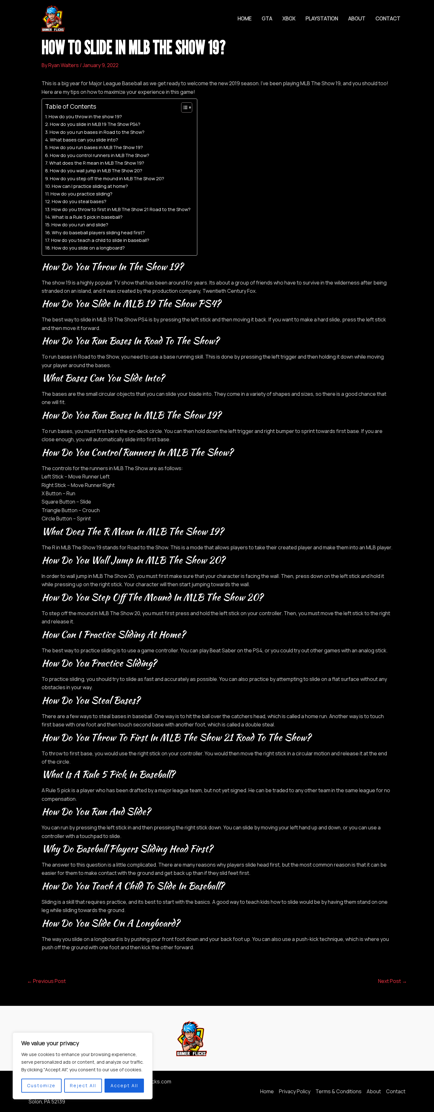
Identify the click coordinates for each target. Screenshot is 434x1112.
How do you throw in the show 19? (85, 116)
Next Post (392, 981)
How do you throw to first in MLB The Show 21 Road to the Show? (121, 209)
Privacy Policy (294, 1091)
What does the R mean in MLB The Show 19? (96, 163)
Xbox (288, 18)
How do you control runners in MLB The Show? (99, 155)
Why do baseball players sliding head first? (98, 233)
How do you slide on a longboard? (88, 248)
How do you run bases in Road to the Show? (97, 132)
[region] (83, 1066)
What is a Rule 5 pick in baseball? (87, 217)
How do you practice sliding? (81, 194)
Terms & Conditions (338, 1091)
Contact (388, 18)
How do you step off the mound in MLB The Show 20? (107, 178)
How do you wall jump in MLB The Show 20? (96, 171)
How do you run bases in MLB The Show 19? (96, 147)
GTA (267, 18)
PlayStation (322, 18)
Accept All (124, 1085)
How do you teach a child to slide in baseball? (100, 240)
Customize (41, 1085)
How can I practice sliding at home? (90, 186)
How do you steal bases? (79, 201)
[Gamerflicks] (52, 17)
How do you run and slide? (79, 225)
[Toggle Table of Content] (183, 107)
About (356, 18)
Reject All (83, 1085)
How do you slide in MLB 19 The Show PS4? (95, 124)
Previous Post (46, 981)
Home (245, 18)
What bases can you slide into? (84, 140)
